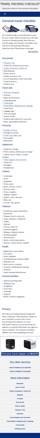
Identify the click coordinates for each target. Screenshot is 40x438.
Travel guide (8, 103)
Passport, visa (9, 63)
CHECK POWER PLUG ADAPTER (20, 368)
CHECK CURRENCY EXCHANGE (20, 371)
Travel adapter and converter (15, 160)
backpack (15, 92)
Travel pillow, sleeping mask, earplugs (18, 106)
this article (20, 324)
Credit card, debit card (12, 135)
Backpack (20, 383)
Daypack (7, 294)
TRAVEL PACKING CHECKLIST (20, 4)
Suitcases (7, 92)
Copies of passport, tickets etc (15, 68)
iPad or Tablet (15, 154)
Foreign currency (10, 130)
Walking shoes (9, 283)
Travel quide (20, 425)
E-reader (25, 154)
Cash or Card (20, 387)
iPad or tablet (20, 406)
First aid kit (8, 254)
